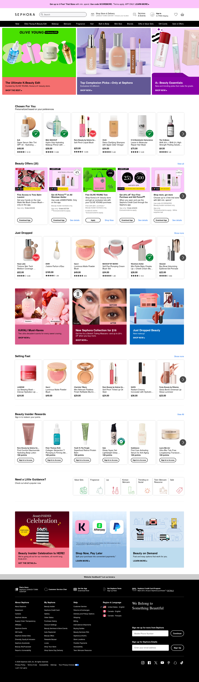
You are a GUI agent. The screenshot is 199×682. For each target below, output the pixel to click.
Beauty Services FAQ (81, 632)
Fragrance (80, 23)
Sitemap (53, 665)
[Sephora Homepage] (25, 14)
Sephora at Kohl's (80, 635)
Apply (93, 220)
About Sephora (20, 606)
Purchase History (50, 621)
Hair (92, 23)
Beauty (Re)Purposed (23, 646)
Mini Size (118, 23)
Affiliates (18, 624)
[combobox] (63, 14)
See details (74, 220)
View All (180, 414)
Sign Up (177, 647)
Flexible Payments (80, 643)
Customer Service (80, 606)
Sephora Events (21, 628)
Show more (179, 233)
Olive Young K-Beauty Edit (35, 23)
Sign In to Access (25, 460)
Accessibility (78, 646)
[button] (99, 196)
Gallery (47, 613)
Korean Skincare (126, 481)
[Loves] (176, 14)
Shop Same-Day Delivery (53, 650)
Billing (76, 621)
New (17, 23)
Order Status (48, 617)
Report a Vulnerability (23, 650)
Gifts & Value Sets (146, 23)
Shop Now (109, 220)
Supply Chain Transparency (25, 621)
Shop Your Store (50, 646)
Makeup (55, 23)
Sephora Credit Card (52, 610)
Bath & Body (104, 23)
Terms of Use (32, 665)
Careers (18, 613)
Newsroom (19, 610)
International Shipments (82, 624)
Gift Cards (163, 23)
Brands (130, 23)
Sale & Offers (178, 23)
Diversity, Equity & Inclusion (25, 639)
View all (180, 163)
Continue (177, 633)
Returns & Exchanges (81, 610)
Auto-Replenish (50, 632)
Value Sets (78, 479)
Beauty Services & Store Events (55, 628)
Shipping (77, 617)
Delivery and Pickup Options (84, 613)
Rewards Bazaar (50, 639)
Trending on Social (143, 481)
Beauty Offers (49, 635)
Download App (24, 220)
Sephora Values (21, 617)
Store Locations (79, 639)
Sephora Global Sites (23, 635)
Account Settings (50, 624)
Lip (107, 479)
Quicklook (28, 135)
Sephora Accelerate (22, 643)
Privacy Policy (20, 665)
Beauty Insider (49, 606)
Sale (172, 479)
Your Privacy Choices (66, 665)
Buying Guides (79, 628)
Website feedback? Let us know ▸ (99, 577)
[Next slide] (193, 61)
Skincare (67, 23)
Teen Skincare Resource (160, 481)
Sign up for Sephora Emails (144, 642)
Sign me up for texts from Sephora (148, 627)
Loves (46, 643)
